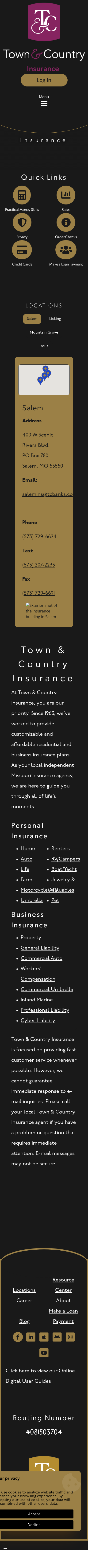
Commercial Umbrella (47, 989)
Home (28, 849)
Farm (26, 880)
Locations (24, 1290)
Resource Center (63, 1285)
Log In (44, 80)
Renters (60, 849)
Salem (32, 319)
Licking (55, 319)
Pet (55, 900)
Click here (17, 1371)
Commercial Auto (41, 958)
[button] (48, 374)
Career (24, 1301)
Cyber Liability (38, 1021)
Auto (26, 859)
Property (31, 938)
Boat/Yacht (64, 869)
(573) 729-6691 (38, 593)
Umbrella (32, 900)
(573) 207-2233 (38, 565)
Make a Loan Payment (63, 1316)
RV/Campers (65, 859)
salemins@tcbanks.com (49, 494)
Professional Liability (45, 1010)
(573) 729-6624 (39, 537)
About (63, 1301)
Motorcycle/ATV (39, 890)
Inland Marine (37, 1000)
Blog (24, 1321)
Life (25, 869)
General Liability (40, 948)
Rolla (44, 346)
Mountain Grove (44, 332)
